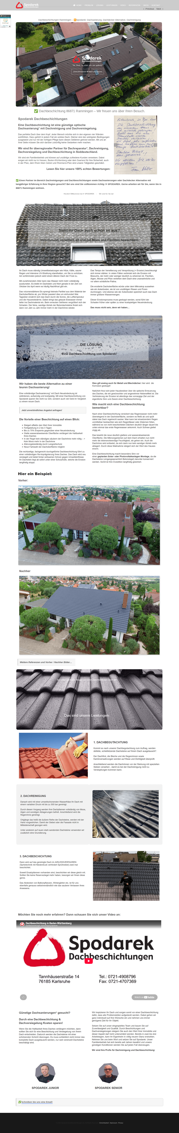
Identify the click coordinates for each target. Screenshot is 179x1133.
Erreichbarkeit (104, 1123)
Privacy (120, 1123)
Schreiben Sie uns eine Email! (37, 1102)
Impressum (113, 1123)
